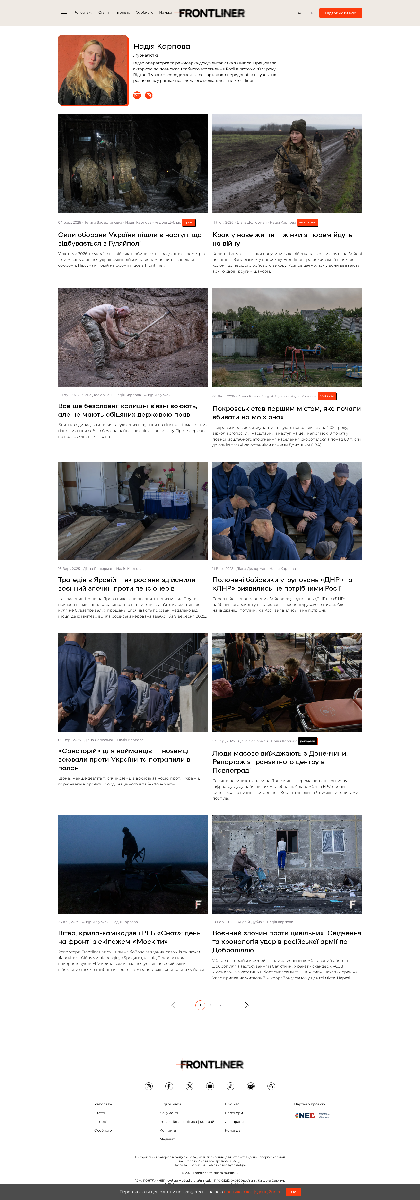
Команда (232, 1130)
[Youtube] (210, 1086)
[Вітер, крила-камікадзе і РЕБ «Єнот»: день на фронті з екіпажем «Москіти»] (133, 864)
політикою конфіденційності (252, 1192)
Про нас (232, 1104)
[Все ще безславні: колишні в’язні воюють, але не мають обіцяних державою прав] (133, 337)
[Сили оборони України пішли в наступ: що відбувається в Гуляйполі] (133, 163)
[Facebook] (169, 1086)
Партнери (234, 1113)
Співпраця (234, 1122)
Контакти (168, 1130)
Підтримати (170, 1104)
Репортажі (83, 12)
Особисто (144, 12)
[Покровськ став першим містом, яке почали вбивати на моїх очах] (287, 337)
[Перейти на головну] (210, 13)
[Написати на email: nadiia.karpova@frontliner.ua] (137, 95)
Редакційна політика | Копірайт (188, 1122)
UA (299, 13)
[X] (189, 1086)
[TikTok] (230, 1086)
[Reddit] (251, 1086)
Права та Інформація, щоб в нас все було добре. (210, 1165)
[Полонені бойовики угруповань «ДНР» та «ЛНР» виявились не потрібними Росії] (287, 511)
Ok (293, 1192)
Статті (103, 12)
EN (311, 13)
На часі (165, 12)
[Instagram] (149, 95)
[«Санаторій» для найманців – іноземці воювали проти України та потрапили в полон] (133, 682)
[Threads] (271, 1086)
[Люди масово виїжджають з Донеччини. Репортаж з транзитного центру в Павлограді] (287, 682)
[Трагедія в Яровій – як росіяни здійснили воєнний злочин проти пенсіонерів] (133, 511)
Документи (170, 1113)
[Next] (247, 1005)
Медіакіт (167, 1139)
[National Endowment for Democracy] (312, 1115)
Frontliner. (200, 1172)
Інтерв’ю (122, 12)
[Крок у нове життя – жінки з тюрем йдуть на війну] (287, 163)
